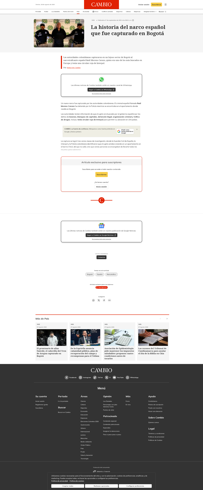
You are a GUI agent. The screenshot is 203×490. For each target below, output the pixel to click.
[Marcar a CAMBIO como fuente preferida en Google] (125, 131)
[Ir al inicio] (101, 4)
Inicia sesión (101, 187)
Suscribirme (101, 174)
